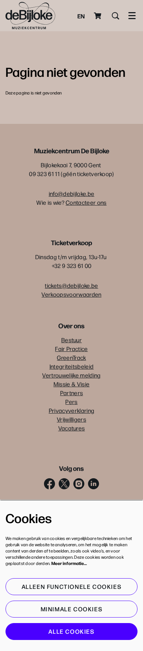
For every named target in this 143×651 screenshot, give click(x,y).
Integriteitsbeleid (72, 366)
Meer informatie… (69, 563)
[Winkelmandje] (98, 15)
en (81, 16)
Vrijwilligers (71, 419)
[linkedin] (93, 483)
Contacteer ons (86, 202)
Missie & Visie (71, 384)
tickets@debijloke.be (71, 285)
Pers (71, 401)
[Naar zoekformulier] (115, 15)
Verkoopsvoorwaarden (71, 294)
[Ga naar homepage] (30, 15)
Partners (71, 393)
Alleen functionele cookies (72, 586)
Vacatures (71, 428)
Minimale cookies (72, 609)
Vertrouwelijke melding (71, 375)
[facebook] (49, 483)
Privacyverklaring (71, 410)
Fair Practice (71, 349)
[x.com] (64, 483)
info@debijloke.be (71, 193)
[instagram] (78, 483)
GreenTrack (71, 357)
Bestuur (71, 340)
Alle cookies (71, 631)
